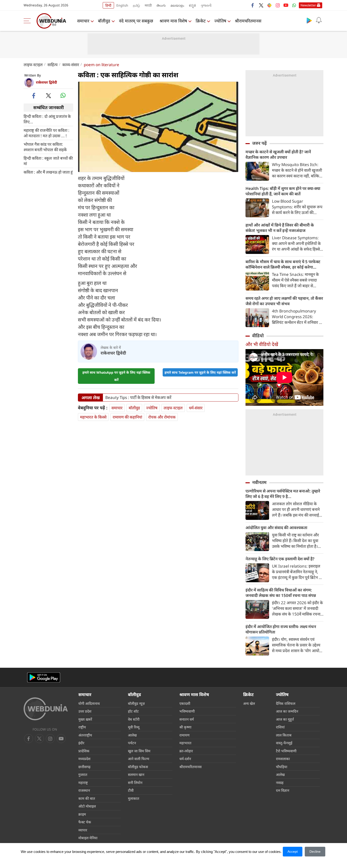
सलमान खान (136, 774)
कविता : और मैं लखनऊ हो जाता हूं (48, 172)
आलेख (132, 735)
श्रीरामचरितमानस (248, 21)
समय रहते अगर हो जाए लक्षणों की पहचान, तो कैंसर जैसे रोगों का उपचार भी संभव (284, 300)
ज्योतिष (220, 21)
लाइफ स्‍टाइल (33, 64)
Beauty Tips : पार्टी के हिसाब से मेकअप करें (138, 397)
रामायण (184, 735)
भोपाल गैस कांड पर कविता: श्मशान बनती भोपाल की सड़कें (45, 146)
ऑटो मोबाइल (87, 806)
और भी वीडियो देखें (261, 344)
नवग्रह (280, 782)
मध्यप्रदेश (84, 758)
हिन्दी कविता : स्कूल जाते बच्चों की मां (48, 160)
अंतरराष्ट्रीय (85, 735)
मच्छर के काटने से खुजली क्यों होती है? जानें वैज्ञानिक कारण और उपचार (278, 154)
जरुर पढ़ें (259, 143)
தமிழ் (136, 5)
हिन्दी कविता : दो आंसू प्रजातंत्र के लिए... (47, 118)
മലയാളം (177, 5)
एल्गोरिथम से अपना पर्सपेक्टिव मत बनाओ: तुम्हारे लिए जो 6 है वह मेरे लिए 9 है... (282, 493)
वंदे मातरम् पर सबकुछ (136, 21)
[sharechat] (269, 5)
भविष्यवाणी (187, 711)
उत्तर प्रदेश (84, 711)
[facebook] (252, 5)
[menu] (28, 21)
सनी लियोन (135, 782)
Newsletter (308, 5)
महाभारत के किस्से (93, 417)
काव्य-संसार (70, 64)
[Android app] (43, 677)
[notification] (318, 20)
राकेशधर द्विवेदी (46, 82)
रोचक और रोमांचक (162, 417)
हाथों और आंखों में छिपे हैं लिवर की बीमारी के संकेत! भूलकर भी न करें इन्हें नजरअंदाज (279, 227)
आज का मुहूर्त (285, 719)
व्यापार (82, 830)
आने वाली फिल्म (138, 758)
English (122, 5)
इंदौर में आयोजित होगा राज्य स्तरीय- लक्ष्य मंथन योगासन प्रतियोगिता (280, 629)
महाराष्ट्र (83, 782)
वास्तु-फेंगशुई (284, 742)
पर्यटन (132, 742)
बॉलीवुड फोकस (138, 766)
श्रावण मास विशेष (173, 21)
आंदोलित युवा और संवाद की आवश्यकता (276, 527)
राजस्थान (84, 790)
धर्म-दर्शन (185, 758)
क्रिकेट (201, 21)
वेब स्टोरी (134, 719)
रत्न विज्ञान (282, 790)
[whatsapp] (63, 95)
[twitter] (261, 5)
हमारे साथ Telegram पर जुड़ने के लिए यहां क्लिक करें (200, 372)
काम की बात (86, 798)
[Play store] (309, 20)
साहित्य (52, 64)
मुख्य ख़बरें (85, 719)
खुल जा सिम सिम (139, 751)
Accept (293, 851)
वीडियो (258, 336)
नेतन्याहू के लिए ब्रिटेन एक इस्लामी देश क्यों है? (279, 558)
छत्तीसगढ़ (84, 766)
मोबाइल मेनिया (87, 837)
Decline (315, 851)
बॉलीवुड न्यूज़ (136, 703)
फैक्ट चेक (84, 822)
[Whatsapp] (294, 5)
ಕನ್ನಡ (192, 5)
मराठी (148, 5)
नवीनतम (259, 482)
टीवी (131, 790)
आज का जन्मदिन (287, 711)
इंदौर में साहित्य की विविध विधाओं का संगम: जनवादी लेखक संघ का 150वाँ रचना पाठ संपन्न (280, 592)
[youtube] (285, 5)
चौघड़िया (281, 766)
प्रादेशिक (83, 751)
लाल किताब (284, 735)
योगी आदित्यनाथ (89, 703)
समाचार (83, 21)
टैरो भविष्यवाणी (286, 751)
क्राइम (82, 814)
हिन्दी (108, 5)
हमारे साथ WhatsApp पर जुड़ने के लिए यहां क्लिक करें (116, 376)
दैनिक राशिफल (285, 703)
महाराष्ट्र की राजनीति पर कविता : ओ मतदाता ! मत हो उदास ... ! (46, 132)
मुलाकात (133, 798)
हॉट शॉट (133, 711)
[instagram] (277, 5)
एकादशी (184, 703)
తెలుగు (161, 5)
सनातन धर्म (186, 719)
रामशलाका (283, 758)
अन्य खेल (249, 703)
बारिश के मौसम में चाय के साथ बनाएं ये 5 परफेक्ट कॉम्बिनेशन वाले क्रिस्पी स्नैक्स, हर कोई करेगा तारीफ (282, 264)
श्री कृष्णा (185, 727)
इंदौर (81, 742)
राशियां (280, 727)
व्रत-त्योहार (186, 751)
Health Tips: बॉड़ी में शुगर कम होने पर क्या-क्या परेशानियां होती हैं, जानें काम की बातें (282, 191)
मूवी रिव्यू (134, 727)
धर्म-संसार (196, 408)
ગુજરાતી (206, 5)
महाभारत (185, 742)
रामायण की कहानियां (127, 417)
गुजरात (82, 774)
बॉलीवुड (104, 21)
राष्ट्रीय (82, 727)
